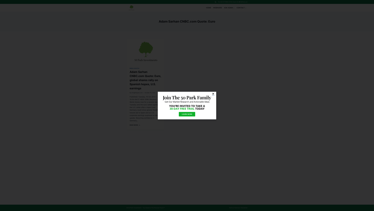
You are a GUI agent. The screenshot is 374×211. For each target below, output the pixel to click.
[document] (187, 105)
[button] (213, 94)
